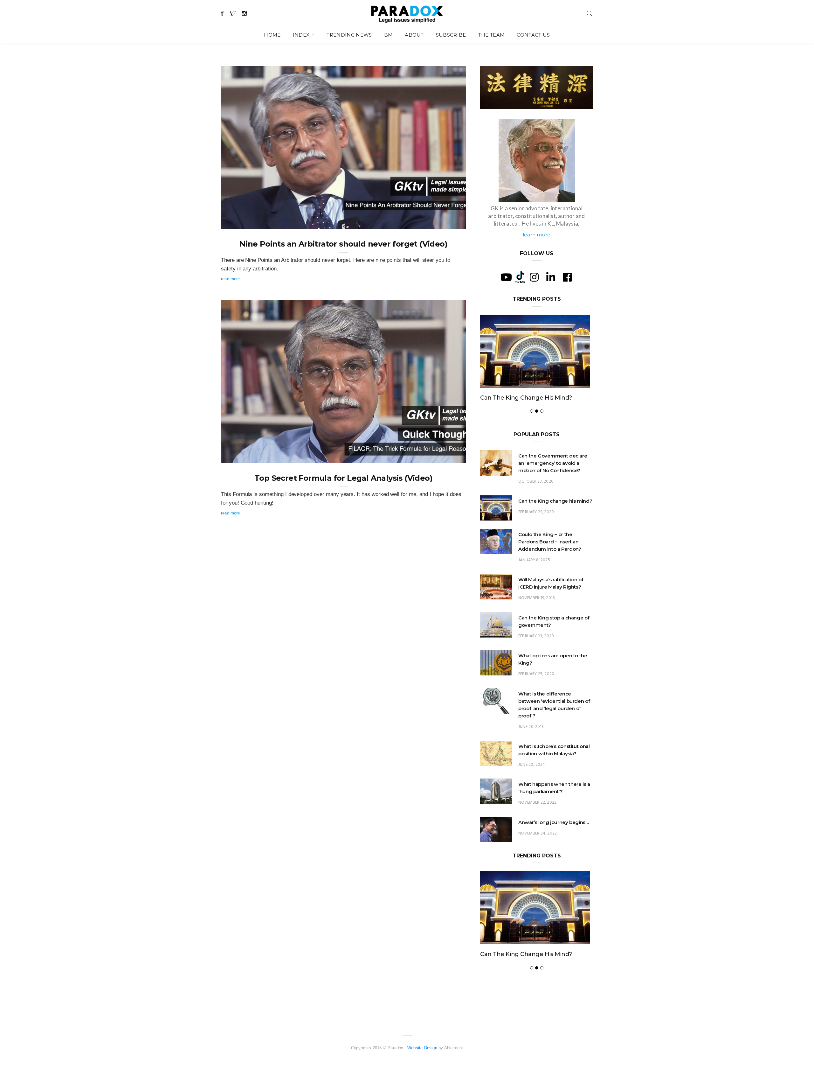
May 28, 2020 (446, 222)
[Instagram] (534, 277)
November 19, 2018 (536, 598)
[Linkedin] (550, 277)
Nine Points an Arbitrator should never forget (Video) (343, 243)
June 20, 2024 (531, 764)
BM (388, 35)
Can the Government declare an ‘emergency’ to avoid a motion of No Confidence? (552, 463)
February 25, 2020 (536, 674)
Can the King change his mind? (526, 397)
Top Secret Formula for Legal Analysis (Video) (343, 478)
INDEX (302, 35)
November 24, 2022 (537, 833)
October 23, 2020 (536, 481)
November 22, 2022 (537, 802)
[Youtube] (506, 277)
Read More (230, 278)
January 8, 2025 (534, 560)
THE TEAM (491, 35)
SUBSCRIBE (451, 35)
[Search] (589, 13)
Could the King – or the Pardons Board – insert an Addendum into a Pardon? (549, 541)
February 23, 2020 (536, 636)
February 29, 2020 (536, 512)
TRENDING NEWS (349, 35)
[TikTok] (520, 276)
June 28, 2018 (531, 726)
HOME (272, 35)
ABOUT (414, 35)
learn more (536, 235)
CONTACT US (533, 35)
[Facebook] (567, 277)
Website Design (422, 1047)
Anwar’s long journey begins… (553, 822)
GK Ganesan (245, 222)
